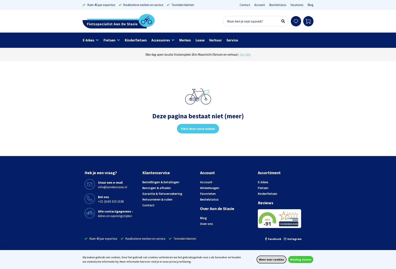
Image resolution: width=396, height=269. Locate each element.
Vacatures (296, 5)
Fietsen (263, 188)
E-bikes (263, 182)
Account (259, 5)
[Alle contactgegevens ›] (90, 213)
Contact (245, 5)
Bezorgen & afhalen (156, 188)
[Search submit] (283, 21)
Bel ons (103, 197)
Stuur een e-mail (110, 182)
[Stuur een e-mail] (90, 184)
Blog (311, 5)
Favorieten (208, 193)
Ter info (245, 54)
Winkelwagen (209, 188)
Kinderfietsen (267, 193)
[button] (90, 40)
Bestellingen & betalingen (160, 182)
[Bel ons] (90, 199)
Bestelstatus (277, 5)
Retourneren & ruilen (157, 199)
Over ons (206, 224)
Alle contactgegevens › (115, 211)
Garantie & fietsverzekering (162, 193)
